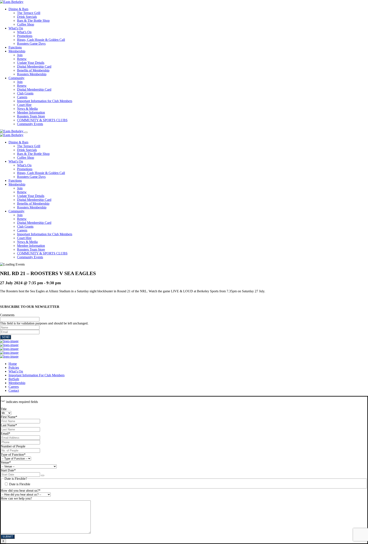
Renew (22, 59)
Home (13, 364)
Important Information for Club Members (44, 101)
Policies (14, 367)
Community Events (30, 124)
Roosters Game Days (31, 43)
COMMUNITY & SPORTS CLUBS (42, 120)
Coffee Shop (25, 24)
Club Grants (25, 93)
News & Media (27, 108)
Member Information (31, 112)
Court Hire (24, 105)
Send (5, 337)
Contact (14, 390)
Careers (22, 97)
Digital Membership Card (34, 66)
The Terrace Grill (28, 13)
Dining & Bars (18, 9)
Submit (7, 536)
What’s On (16, 28)
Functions (15, 47)
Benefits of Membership (33, 70)
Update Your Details (30, 62)
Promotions (24, 36)
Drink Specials (27, 17)
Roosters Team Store (31, 116)
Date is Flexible (19, 484)
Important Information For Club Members (37, 375)
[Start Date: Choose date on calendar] (42, 475)
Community (16, 78)
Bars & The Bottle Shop (33, 20)
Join (20, 55)
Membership (17, 51)
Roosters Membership (31, 74)
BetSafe (14, 379)
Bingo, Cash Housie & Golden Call (41, 39)
